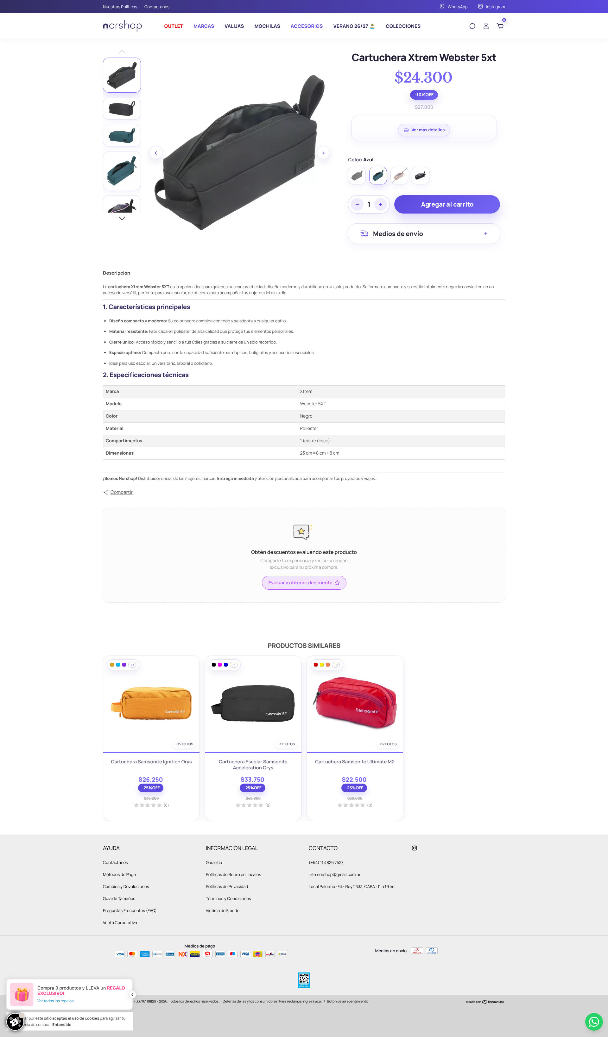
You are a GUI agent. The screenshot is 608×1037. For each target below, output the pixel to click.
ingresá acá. (312, 1001)
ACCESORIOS (307, 26)
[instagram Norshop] (414, 848)
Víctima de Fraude (222, 910)
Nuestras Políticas (120, 6)
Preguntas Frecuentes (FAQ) (130, 910)
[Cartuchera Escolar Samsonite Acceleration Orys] (253, 703)
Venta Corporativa (120, 922)
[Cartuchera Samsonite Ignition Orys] (151, 703)
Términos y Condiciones (228, 898)
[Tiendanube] (485, 1002)
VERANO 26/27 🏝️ (354, 26)
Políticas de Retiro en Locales (233, 874)
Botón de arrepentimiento (347, 1001)
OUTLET (173, 26)
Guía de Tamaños (119, 898)
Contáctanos (115, 862)
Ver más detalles (428, 130)
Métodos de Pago (119, 874)
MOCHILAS (267, 26)
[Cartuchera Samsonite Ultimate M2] (355, 703)
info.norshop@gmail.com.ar (335, 874)
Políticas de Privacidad (227, 886)
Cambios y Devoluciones (126, 886)
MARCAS (203, 26)
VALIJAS (234, 26)
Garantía (214, 862)
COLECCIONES (403, 26)
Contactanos (156, 6)
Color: (360, 159)
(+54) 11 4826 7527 (326, 862)
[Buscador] (472, 26)
